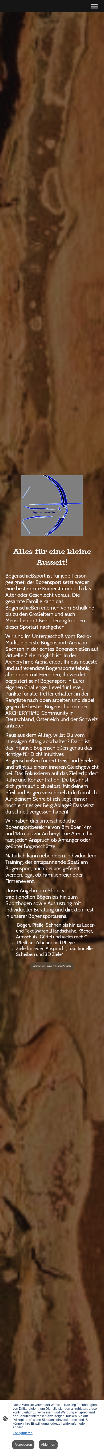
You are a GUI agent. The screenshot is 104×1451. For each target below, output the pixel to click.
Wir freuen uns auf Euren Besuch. (52, 966)
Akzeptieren (23, 1444)
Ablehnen (48, 1444)
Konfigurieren (23, 1433)
